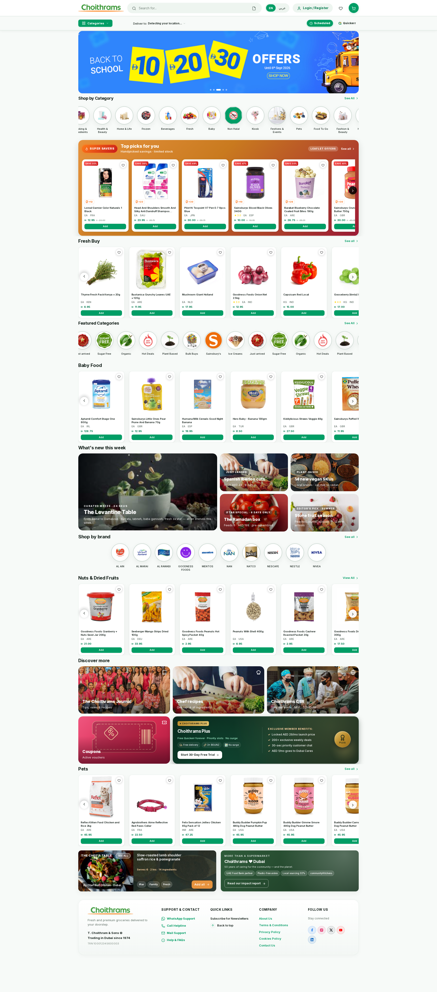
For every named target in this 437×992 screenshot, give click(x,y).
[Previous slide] (84, 62)
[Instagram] (322, 930)
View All (349, 578)
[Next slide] (352, 62)
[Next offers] (353, 190)
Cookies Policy (270, 938)
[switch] (277, 8)
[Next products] (353, 277)
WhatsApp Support (181, 918)
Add (105, 226)
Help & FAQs (176, 940)
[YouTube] (341, 930)
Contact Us (267, 945)
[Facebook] (312, 930)
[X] (331, 930)
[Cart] (354, 8)
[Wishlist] (340, 8)
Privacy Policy (269, 932)
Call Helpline (176, 925)
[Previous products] (84, 277)
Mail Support (176, 933)
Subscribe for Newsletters (229, 918)
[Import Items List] (254, 8)
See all (346, 148)
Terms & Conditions (273, 925)
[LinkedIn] (312, 940)
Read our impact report (244, 883)
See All (349, 98)
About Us (265, 918)
